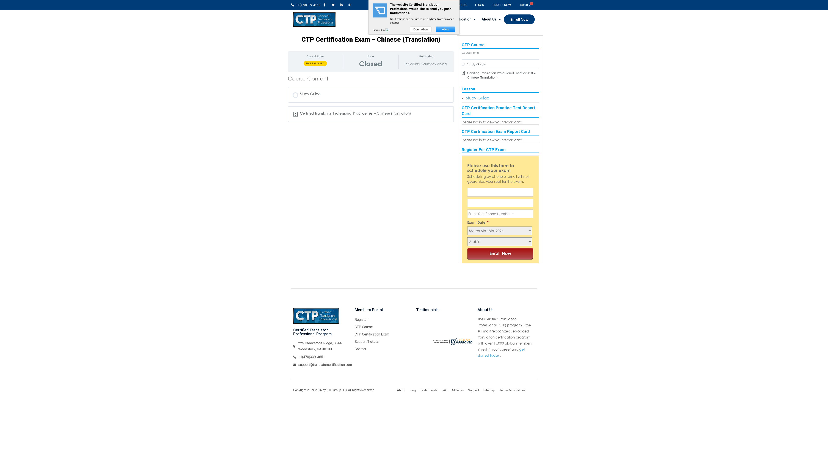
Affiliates (458, 390)
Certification (461, 19)
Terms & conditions (512, 390)
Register (361, 320)
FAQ (444, 390)
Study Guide (477, 98)
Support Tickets (367, 342)
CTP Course (364, 327)
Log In (479, 5)
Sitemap (489, 390)
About (401, 390)
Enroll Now (502, 5)
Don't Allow (420, 29)
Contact (360, 349)
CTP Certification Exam (372, 334)
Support (473, 390)
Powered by (379, 29)
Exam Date (478, 222)
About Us (489, 19)
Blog (413, 390)
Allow (445, 29)
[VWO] (390, 29)
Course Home (470, 52)
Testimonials (429, 390)
